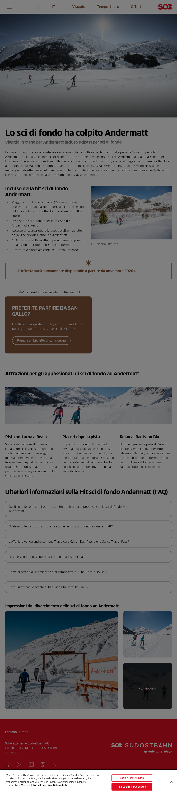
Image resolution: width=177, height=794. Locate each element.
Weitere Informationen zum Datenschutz (44, 785)
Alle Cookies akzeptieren (132, 787)
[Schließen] (171, 782)
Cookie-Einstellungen (132, 778)
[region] (88, 782)
